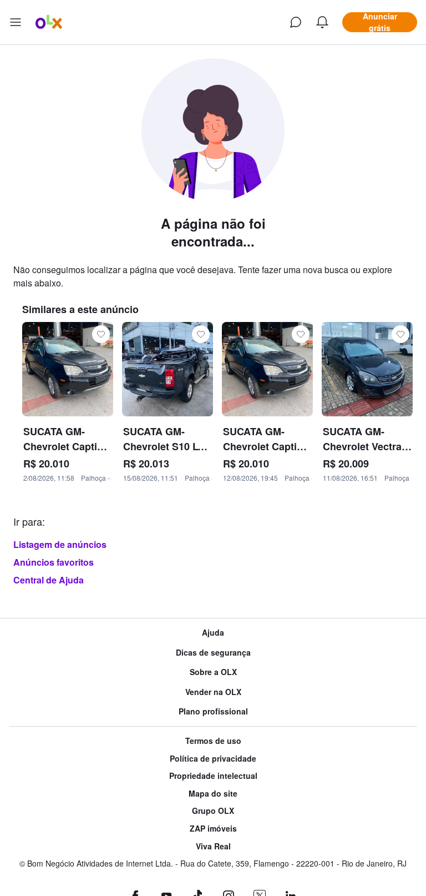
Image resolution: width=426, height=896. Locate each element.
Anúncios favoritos (53, 562)
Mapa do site (213, 793)
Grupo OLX (213, 811)
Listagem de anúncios (59, 544)
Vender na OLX (213, 692)
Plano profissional (213, 711)
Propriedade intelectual (213, 776)
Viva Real (213, 846)
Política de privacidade (213, 758)
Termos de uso (213, 741)
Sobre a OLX (213, 672)
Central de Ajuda (48, 579)
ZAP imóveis (213, 828)
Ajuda (213, 632)
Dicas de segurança (213, 652)
